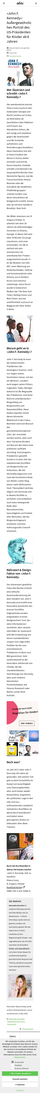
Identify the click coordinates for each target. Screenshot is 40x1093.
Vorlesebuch (11, 1024)
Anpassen (20, 1090)
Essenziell (19, 1062)
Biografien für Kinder (16, 1019)
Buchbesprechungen (15, 56)
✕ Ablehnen (20, 1085)
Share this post (27, 1029)
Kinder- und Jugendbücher (19, 948)
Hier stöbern (27, 723)
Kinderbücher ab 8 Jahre (16, 1022)
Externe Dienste (21, 1068)
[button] (4, 3)
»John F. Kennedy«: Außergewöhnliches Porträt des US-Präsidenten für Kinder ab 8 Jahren (19, 27)
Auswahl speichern (20, 1079)
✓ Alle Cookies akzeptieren (20, 1073)
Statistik (18, 1065)
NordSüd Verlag (14, 887)
